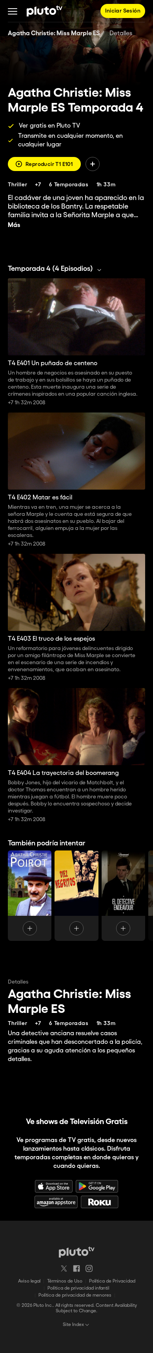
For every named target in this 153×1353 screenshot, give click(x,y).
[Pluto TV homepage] (77, 1252)
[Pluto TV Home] (44, 11)
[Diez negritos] (76, 895)
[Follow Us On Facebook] (76, 1268)
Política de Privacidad (112, 1281)
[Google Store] (97, 1186)
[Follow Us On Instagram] (89, 1268)
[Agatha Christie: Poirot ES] (29, 895)
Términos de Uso (64, 1281)
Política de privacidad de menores (74, 1295)
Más (14, 225)
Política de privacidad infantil (78, 1288)
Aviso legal (29, 1281)
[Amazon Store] (56, 1202)
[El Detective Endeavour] (123, 895)
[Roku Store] (99, 1202)
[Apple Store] (54, 1186)
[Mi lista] (93, 164)
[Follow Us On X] (64, 1268)
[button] (12, 11)
